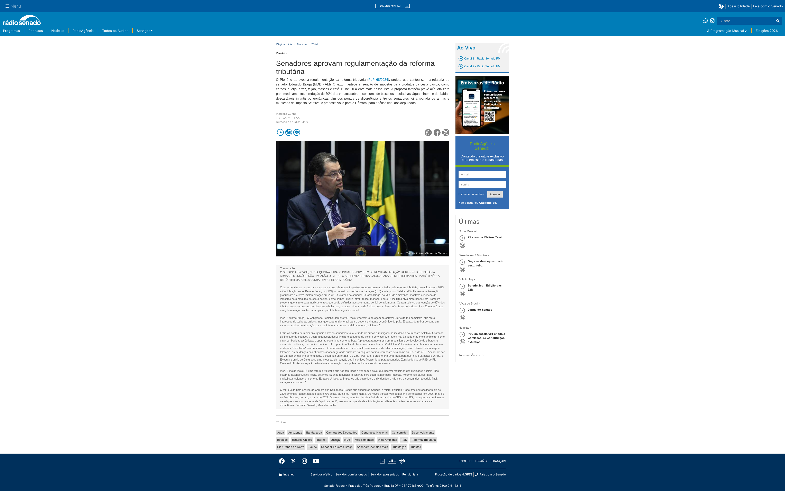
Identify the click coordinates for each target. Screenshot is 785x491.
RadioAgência (83, 31)
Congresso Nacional (374, 432)
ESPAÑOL (481, 461)
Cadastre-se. (488, 202)
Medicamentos (364, 439)
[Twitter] (293, 461)
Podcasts (35, 31)
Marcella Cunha (286, 113)
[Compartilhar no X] (445, 132)
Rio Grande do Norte (290, 446)
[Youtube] (314, 461)
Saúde (312, 446)
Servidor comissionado (351, 474)
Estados (282, 439)
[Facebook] (283, 461)
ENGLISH (465, 461)
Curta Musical (468, 231)
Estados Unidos (302, 439)
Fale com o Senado (768, 6)
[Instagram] (712, 21)
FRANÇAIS (498, 461)
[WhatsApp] (706, 21)
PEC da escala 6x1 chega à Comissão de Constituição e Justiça (486, 338)
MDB (347, 439)
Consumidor (400, 432)
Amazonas (295, 432)
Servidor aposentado (384, 474)
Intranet (288, 474)
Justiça (335, 439)
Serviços (143, 31)
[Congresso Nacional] (392, 461)
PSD (404, 439)
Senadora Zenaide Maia (372, 446)
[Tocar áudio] (280, 132)
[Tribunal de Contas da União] (401, 461)
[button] (722, 6)
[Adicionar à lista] (288, 132)
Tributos (415, 446)
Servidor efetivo (321, 474)
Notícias (57, 31)
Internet (321, 439)
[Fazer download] (297, 132)
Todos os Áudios (115, 31)
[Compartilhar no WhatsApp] (428, 132)
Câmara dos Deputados (341, 432)
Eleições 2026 (767, 31)
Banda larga (314, 432)
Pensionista (410, 474)
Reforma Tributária (424, 439)
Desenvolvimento (423, 432)
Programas (11, 31)
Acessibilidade (738, 6)
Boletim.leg (466, 279)
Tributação (399, 446)
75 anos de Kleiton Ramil (485, 237)
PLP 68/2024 (378, 79)
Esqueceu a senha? (471, 194)
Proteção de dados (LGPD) (453, 474)
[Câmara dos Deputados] (383, 461)
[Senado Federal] (392, 6)
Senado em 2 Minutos (473, 255)
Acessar (495, 194)
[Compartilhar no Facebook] (437, 132)
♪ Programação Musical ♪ (727, 31)
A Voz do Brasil (468, 303)
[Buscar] (778, 21)
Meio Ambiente (387, 439)
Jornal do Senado (480, 309)
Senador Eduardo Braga (337, 446)
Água (280, 432)
